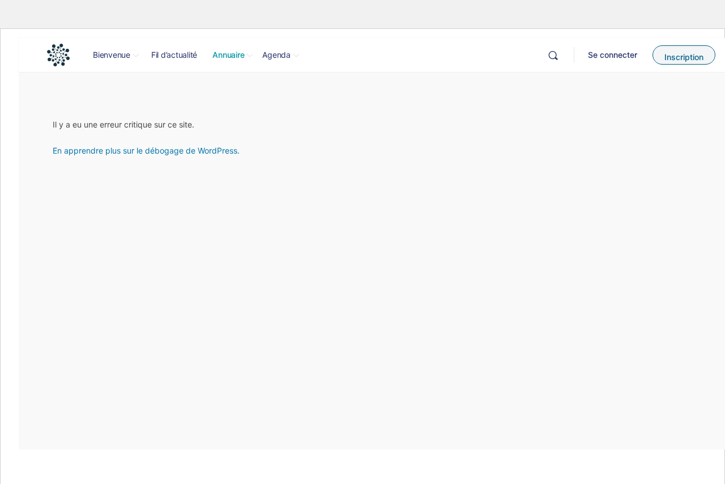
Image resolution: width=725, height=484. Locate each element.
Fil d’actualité (174, 55)
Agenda (276, 55)
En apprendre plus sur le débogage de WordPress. (146, 150)
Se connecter (612, 55)
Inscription (683, 57)
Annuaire (228, 55)
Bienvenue (111, 55)
